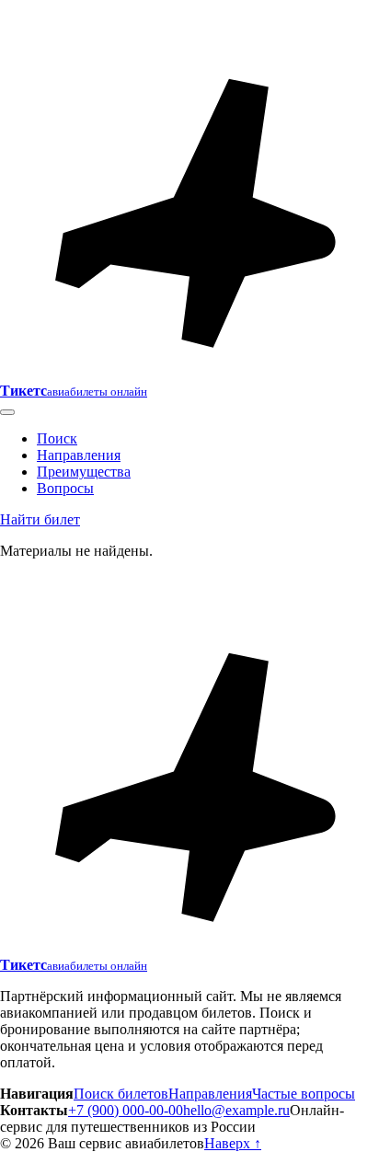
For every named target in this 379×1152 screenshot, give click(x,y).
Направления (79, 455)
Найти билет (40, 519)
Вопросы (65, 488)
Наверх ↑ (232, 1143)
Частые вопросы (303, 1093)
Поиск (57, 438)
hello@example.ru (236, 1110)
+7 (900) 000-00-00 (125, 1110)
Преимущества (84, 471)
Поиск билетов (121, 1093)
